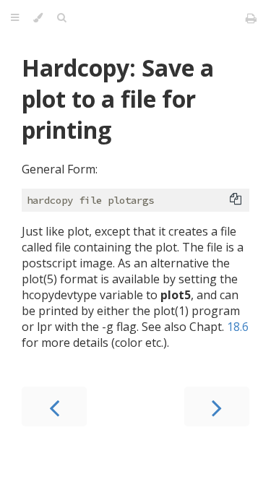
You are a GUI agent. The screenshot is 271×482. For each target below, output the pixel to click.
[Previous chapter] (54, 406)
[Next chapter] (216, 406)
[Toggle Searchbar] (61, 18)
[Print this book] (251, 18)
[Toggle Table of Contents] (15, 18)
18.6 (238, 327)
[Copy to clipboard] (235, 198)
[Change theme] (38, 18)
